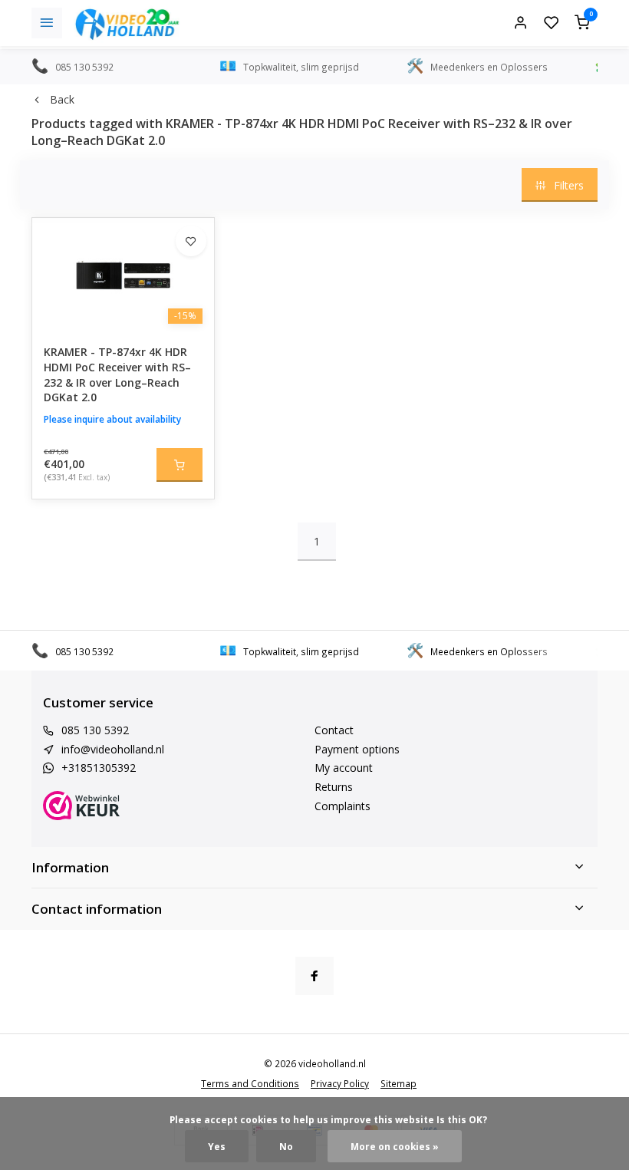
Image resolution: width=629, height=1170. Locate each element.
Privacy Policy (340, 1083)
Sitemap (398, 1083)
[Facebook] (314, 976)
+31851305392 (98, 767)
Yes (217, 1146)
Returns (333, 786)
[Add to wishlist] (191, 241)
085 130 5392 (95, 730)
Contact (334, 730)
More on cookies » (395, 1146)
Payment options (357, 749)
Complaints (342, 806)
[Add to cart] (179, 465)
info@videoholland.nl (112, 749)
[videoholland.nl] (127, 23)
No (286, 1146)
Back (62, 99)
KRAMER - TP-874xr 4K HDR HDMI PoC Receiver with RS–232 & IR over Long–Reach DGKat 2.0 (117, 374)
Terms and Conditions (250, 1083)
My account (343, 767)
